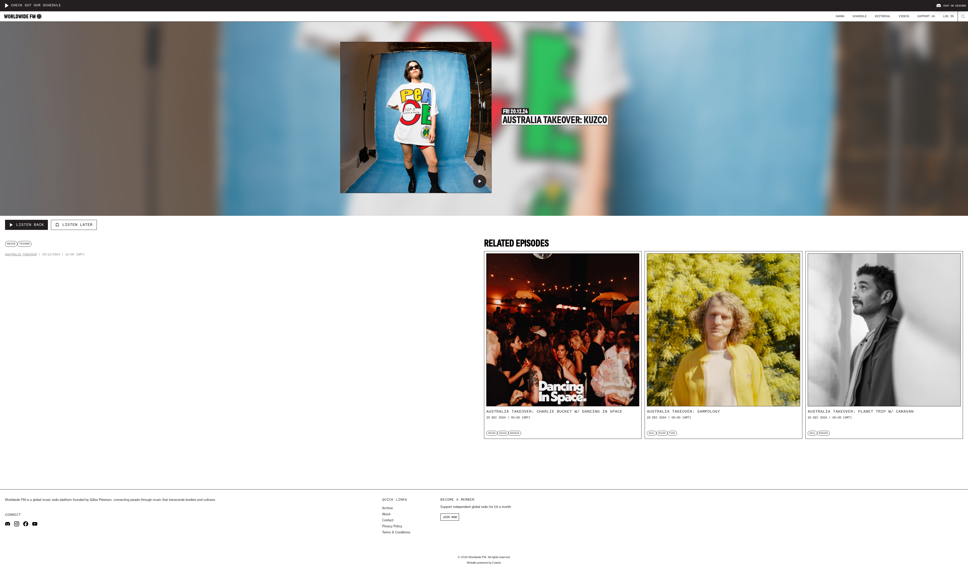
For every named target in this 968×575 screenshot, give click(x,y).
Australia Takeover (21, 254)
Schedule (860, 16)
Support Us (926, 16)
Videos (904, 16)
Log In (948, 16)
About (386, 514)
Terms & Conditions (396, 532)
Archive (387, 508)
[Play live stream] (6, 5)
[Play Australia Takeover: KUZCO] (479, 181)
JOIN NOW (450, 517)
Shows (840, 16)
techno (24, 243)
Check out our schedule (36, 5)
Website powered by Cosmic (484, 563)
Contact (388, 520)
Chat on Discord (954, 5)
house (11, 243)
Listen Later (77, 224)
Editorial (883, 16)
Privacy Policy (392, 526)
